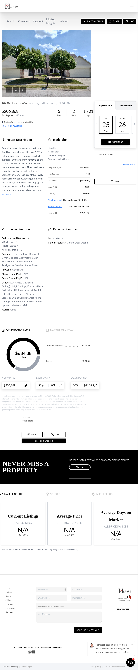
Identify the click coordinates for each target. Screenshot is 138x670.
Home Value (10, 608)
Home (8, 588)
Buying (8, 596)
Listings (9, 592)
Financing (9, 604)
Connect (9, 612)
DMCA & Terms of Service (115, 667)
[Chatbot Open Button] (130, 662)
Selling (8, 600)
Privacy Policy (95, 667)
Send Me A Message (88, 630)
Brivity (15, 667)
